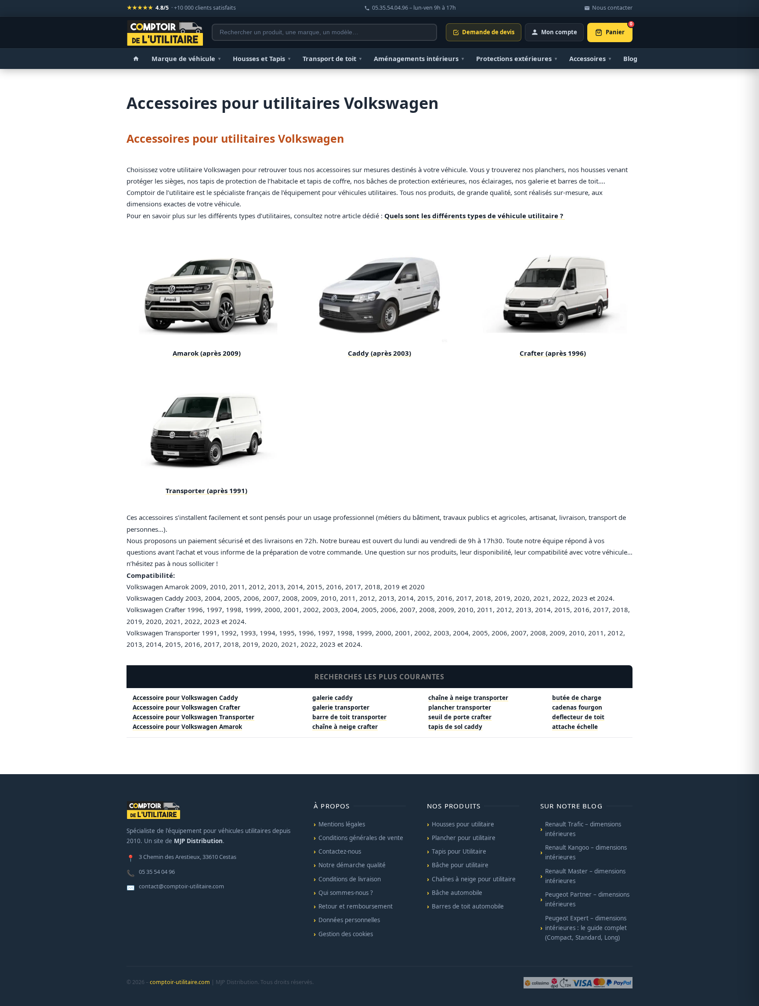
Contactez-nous (339, 851)
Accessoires (590, 58)
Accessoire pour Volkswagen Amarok (187, 727)
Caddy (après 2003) (379, 353)
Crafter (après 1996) (553, 353)
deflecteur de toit (578, 717)
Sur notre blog (571, 805)
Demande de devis (488, 32)
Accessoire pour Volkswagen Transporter (193, 717)
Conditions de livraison (349, 879)
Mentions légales (341, 824)
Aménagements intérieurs (419, 58)
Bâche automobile (457, 893)
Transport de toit (332, 58)
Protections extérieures (516, 58)
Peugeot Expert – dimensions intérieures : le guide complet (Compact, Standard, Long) (586, 928)
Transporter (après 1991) (206, 490)
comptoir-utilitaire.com (180, 982)
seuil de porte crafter (460, 717)
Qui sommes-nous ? (345, 893)
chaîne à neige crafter (345, 727)
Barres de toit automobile (468, 906)
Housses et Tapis (261, 58)
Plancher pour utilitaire (463, 838)
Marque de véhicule (186, 58)
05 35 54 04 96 (150, 872)
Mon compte (559, 32)
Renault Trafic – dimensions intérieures (583, 829)
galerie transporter (340, 707)
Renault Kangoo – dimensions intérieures (586, 852)
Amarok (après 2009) (207, 353)
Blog (630, 58)
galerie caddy (332, 698)
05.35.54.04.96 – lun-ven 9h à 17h (414, 7)
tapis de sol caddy (455, 727)
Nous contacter (612, 7)
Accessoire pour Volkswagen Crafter (186, 707)
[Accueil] (135, 59)
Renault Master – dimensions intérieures (585, 876)
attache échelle (575, 727)
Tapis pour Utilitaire (459, 851)
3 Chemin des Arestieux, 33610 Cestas (181, 857)
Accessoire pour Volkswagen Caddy (185, 698)
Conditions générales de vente (360, 838)
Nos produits (454, 805)
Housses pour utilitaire (463, 824)
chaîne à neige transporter (468, 698)
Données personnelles (349, 920)
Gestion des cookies (345, 934)
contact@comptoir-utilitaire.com (175, 887)
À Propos (332, 805)
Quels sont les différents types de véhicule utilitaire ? (474, 215)
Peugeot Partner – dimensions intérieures (587, 899)
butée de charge (576, 698)
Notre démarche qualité (352, 865)
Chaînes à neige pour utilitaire (474, 879)
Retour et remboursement (355, 906)
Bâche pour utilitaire (460, 865)
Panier (619, 29)
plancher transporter (459, 707)
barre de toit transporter (349, 717)
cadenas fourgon (577, 707)
